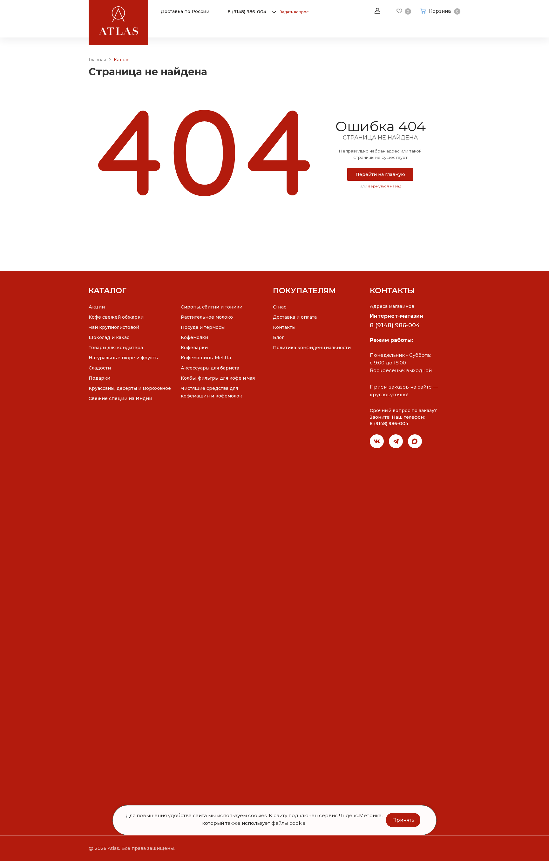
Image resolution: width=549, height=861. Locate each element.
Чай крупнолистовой (114, 327)
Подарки (99, 378)
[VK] (377, 441)
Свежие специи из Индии (120, 398)
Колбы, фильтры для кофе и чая (218, 378)
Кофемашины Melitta (206, 358)
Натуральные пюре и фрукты (124, 358)
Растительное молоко (207, 317)
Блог (278, 337)
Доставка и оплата (295, 317)
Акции (97, 307)
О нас (279, 307)
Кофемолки (194, 337)
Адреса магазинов (392, 306)
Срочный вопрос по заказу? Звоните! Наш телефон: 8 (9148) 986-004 (403, 417)
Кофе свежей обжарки (116, 317)
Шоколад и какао (109, 337)
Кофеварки (194, 347)
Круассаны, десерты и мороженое (130, 388)
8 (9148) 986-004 (247, 12)
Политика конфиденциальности (312, 347)
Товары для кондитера (116, 347)
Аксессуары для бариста (210, 368)
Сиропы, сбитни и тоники (211, 307)
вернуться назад (384, 186)
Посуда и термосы (203, 327)
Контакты (284, 327)
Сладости (100, 368)
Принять (403, 820)
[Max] (415, 441)
